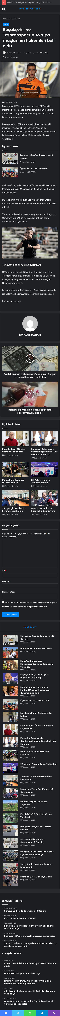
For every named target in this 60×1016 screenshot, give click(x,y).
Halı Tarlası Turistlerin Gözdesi (36, 648)
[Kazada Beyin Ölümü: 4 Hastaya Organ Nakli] (15, 438)
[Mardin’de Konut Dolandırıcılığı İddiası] (10, 717)
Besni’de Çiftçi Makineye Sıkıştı (36, 876)
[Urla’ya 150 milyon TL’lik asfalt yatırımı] (10, 830)
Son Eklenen (30, 627)
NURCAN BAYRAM (14, 52)
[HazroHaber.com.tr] (30, 8)
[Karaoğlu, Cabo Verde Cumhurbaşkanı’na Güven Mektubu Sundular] (44, 438)
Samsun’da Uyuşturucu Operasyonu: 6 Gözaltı (32, 841)
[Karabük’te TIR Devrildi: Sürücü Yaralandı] (10, 818)
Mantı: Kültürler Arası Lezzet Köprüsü (13, 481)
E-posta (6, 581)
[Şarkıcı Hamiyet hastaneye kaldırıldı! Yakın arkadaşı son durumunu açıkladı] (10, 691)
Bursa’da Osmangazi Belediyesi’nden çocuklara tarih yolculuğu (36, 664)
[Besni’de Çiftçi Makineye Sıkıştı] (10, 880)
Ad (4, 571)
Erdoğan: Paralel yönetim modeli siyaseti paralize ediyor (37, 853)
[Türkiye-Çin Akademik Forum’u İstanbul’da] (15, 498)
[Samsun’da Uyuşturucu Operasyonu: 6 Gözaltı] (10, 843)
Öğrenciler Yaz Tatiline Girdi (34, 168)
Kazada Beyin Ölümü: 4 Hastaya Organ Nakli (14, 450)
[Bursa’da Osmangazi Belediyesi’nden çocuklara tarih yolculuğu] (10, 665)
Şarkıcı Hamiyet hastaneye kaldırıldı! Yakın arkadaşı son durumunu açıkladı (35, 690)
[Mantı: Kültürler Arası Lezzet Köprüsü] (15, 469)
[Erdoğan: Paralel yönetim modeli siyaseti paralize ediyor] (10, 855)
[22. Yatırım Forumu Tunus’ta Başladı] (44, 469)
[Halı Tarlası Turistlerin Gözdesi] (10, 652)
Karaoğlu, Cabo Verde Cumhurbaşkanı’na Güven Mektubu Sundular (44, 452)
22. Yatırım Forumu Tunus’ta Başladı (40, 481)
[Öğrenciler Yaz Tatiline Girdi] (10, 172)
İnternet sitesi (8, 592)
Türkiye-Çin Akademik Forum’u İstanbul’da (13, 509)
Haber (17, 18)
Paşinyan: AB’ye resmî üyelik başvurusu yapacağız (34, 676)
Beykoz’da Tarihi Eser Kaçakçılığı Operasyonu (43, 509)
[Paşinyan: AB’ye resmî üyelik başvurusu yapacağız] (10, 678)
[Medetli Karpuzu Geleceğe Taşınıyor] (10, 805)
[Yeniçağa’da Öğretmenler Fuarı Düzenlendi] (10, 868)
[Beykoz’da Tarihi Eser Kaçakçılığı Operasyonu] (44, 498)
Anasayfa (9, 18)
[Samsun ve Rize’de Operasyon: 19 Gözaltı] (10, 158)
